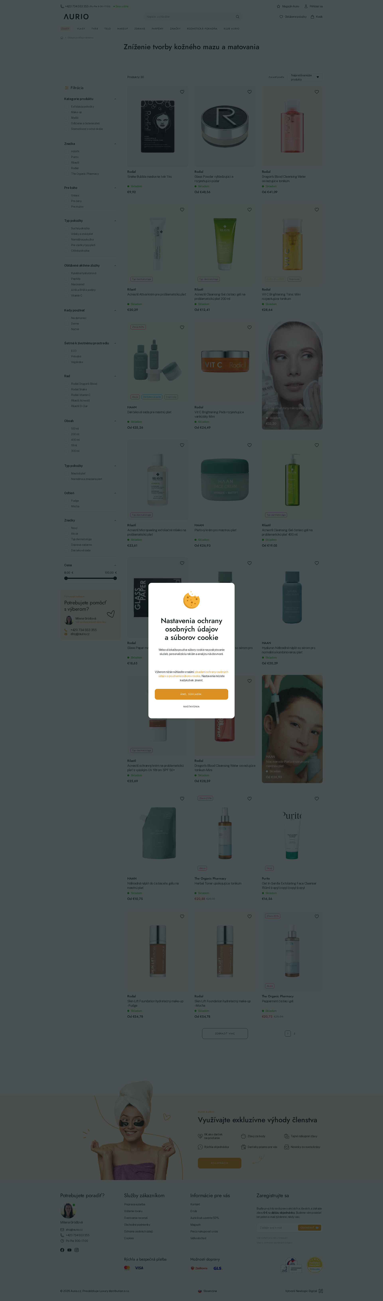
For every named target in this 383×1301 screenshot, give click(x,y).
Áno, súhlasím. (191, 694)
